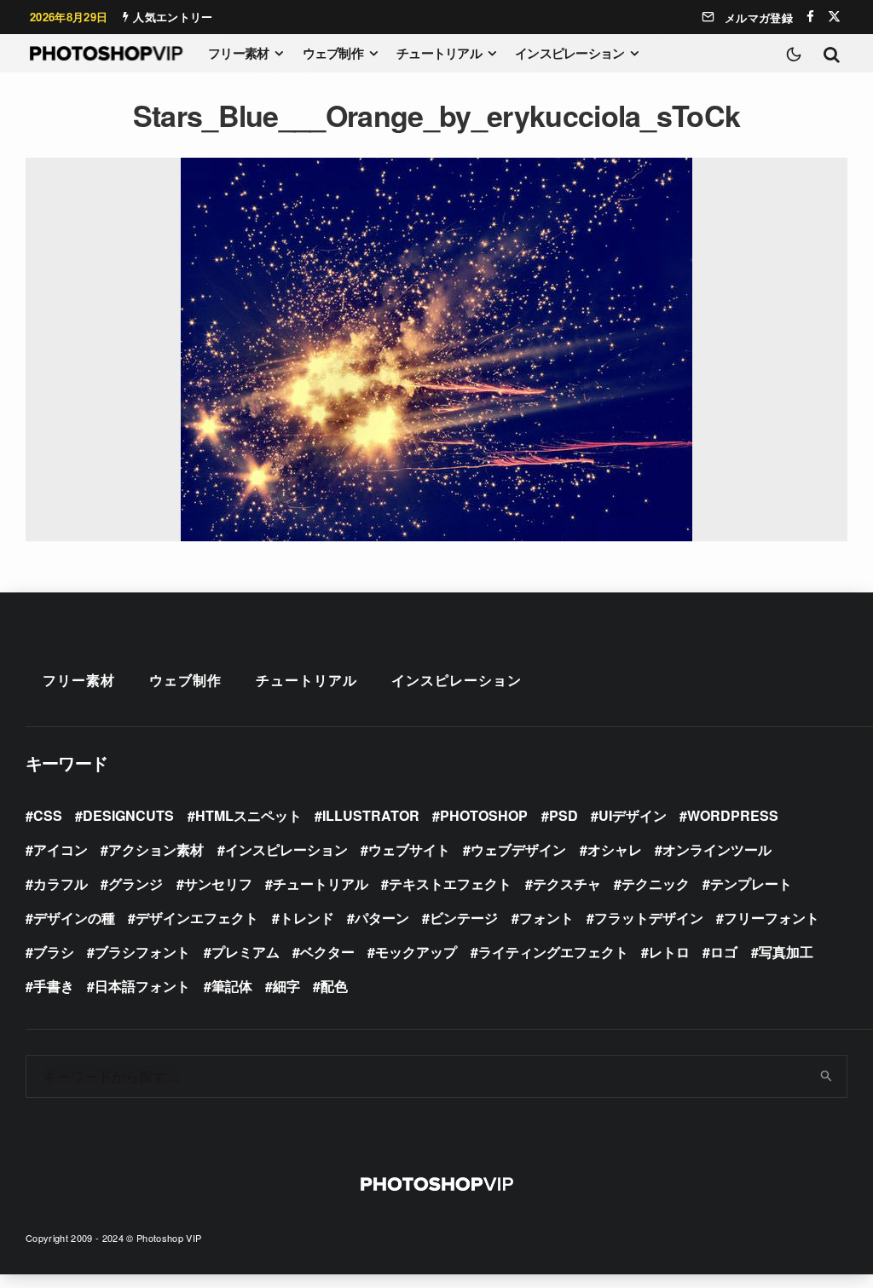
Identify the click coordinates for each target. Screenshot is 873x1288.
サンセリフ (218, 883)
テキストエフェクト (450, 883)
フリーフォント (771, 917)
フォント (546, 917)
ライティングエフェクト (553, 952)
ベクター (327, 952)
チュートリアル (439, 52)
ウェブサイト (409, 849)
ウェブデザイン (518, 849)
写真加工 (786, 952)
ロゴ (723, 952)
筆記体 (231, 986)
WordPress (732, 815)
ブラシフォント (142, 952)
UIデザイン (632, 815)
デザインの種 (74, 917)
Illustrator (370, 815)
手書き (53, 986)
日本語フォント (142, 986)
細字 (286, 986)
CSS (47, 815)
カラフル (60, 883)
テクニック (656, 883)
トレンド (307, 917)
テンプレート (751, 883)
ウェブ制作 (333, 52)
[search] (827, 1076)
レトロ (669, 952)
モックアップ (416, 952)
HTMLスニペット (248, 815)
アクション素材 (156, 849)
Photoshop (484, 815)
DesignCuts (128, 815)
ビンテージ (464, 917)
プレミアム (245, 952)
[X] (834, 16)
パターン (382, 917)
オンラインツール (717, 849)
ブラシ (53, 952)
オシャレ (614, 849)
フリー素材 (238, 52)
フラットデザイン (648, 917)
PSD (563, 815)
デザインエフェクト (197, 917)
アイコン (60, 849)
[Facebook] (810, 16)
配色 (334, 986)
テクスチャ (567, 883)
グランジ (135, 883)
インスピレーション (569, 52)
